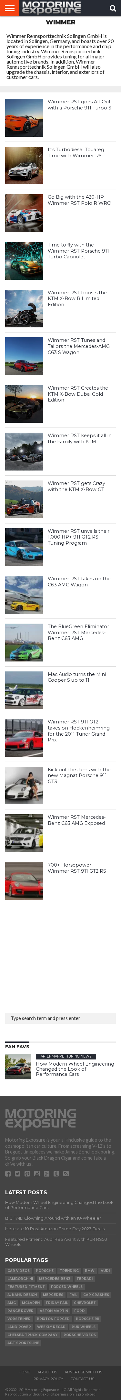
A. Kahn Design (22, 1295)
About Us (47, 1372)
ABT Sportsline (23, 1343)
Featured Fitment (26, 1287)
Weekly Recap (51, 1327)
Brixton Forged (53, 1319)
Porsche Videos (80, 1335)
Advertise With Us (83, 1372)
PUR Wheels (84, 1327)
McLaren (31, 1303)
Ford (79, 1311)
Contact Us (82, 1379)
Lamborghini (20, 1279)
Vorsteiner (19, 1319)
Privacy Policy (48, 1379)
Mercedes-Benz (55, 1279)
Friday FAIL (57, 1303)
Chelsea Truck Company (32, 1335)
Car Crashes (96, 1295)
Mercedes (53, 1295)
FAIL (73, 1295)
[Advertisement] (53, 954)
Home (24, 1372)
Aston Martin (54, 1311)
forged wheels (67, 1287)
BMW (90, 1271)
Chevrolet (85, 1303)
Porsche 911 (87, 1319)
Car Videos (18, 1271)
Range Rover (20, 1311)
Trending (69, 1271)
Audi (105, 1271)
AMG (11, 1303)
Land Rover (19, 1327)
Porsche (45, 1271)
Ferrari (85, 1279)
